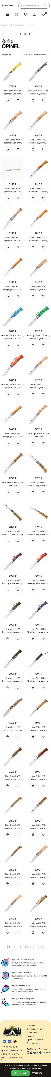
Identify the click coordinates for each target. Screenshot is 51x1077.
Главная (4, 25)
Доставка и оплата (35, 1029)
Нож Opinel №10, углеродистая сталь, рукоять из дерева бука (38, 191)
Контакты (31, 1025)
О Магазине (32, 1032)
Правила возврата (35, 1040)
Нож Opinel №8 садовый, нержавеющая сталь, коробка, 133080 (12, 730)
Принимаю (20, 1073)
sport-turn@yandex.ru (11, 1050)
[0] (43, 14)
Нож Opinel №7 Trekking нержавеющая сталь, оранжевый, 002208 (12, 387)
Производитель (17, 25)
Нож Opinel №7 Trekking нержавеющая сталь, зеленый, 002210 (38, 338)
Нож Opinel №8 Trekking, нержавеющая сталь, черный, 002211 (38, 681)
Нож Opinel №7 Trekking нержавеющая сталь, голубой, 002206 (12, 338)
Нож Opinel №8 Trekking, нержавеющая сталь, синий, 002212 (38, 632)
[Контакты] (16, 14)
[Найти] (45, 5)
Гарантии (31, 1036)
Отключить (37, 1073)
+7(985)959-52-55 (10, 1047)
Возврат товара (34, 1043)
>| (41, 947)
